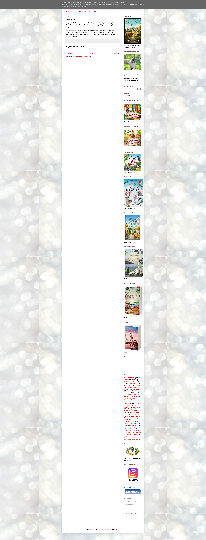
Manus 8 (128, 434)
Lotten (129, 391)
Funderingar (132, 384)
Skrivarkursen (127, 419)
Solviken (138, 382)
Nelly (131, 412)
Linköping (135, 418)
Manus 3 (138, 403)
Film (136, 393)
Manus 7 (126, 418)
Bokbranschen (135, 436)
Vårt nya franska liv (132, 387)
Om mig (73, 11)
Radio (125, 425)
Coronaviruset (127, 403)
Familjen (138, 385)
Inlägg (128, 501)
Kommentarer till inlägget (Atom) (83, 56)
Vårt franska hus (130, 394)
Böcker (134, 380)
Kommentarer (130, 504)
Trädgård (138, 389)
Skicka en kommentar (73, 50)
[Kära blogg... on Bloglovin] (130, 514)
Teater (125, 427)
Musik (125, 412)
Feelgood (126, 436)
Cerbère (126, 402)
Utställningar (129, 430)
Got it (142, 4)
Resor (135, 396)
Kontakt (80, 11)
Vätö (125, 380)
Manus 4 (129, 405)
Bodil (127, 428)
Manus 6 (138, 432)
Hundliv (135, 402)
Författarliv (127, 382)
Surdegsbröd (130, 423)
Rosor (128, 439)
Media (139, 428)
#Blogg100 (127, 396)
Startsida (66, 11)
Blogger (118, 529)
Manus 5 (136, 410)
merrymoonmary (105, 529)
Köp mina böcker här (90, 11)
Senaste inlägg (69, 53)
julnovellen (136, 434)
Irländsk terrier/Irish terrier (131, 416)
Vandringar (138, 427)
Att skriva (127, 385)
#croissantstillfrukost (129, 398)
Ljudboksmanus (128, 421)
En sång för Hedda (132, 414)
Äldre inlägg (116, 53)
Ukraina (137, 439)
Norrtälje (130, 409)
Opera (125, 437)
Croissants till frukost (130, 400)
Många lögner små (133, 425)
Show (133, 439)
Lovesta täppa (128, 389)
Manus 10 (133, 428)
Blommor (138, 412)
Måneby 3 (137, 421)
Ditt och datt (74, 42)
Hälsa (131, 427)
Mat (78, 42)
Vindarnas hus (137, 407)
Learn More (134, 4)
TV (135, 405)
